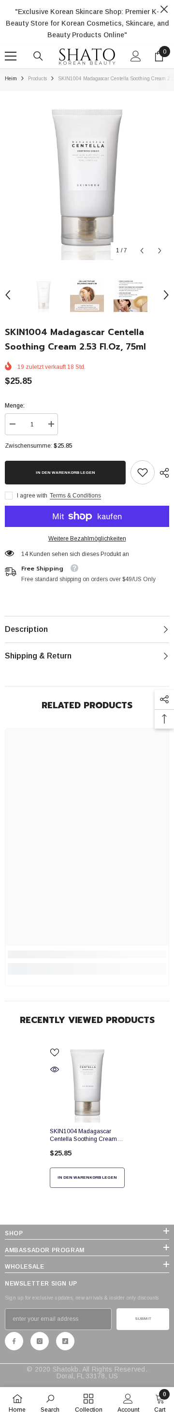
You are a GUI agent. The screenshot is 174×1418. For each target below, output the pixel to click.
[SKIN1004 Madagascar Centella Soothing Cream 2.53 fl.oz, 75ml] (87, 1083)
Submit (143, 1318)
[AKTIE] (162, 472)
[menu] (10, 56)
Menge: (15, 405)
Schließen (164, 9)
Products (37, 78)
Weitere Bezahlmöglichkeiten (87, 538)
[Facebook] (14, 1341)
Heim (11, 78)
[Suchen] (38, 56)
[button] (141, 250)
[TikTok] (65, 1341)
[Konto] (135, 56)
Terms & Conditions (75, 495)
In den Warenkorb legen (65, 472)
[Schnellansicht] (54, 1069)
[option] (87, 178)
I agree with (32, 495)
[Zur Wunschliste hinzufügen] (54, 1052)
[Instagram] (39, 1341)
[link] (142, 472)
